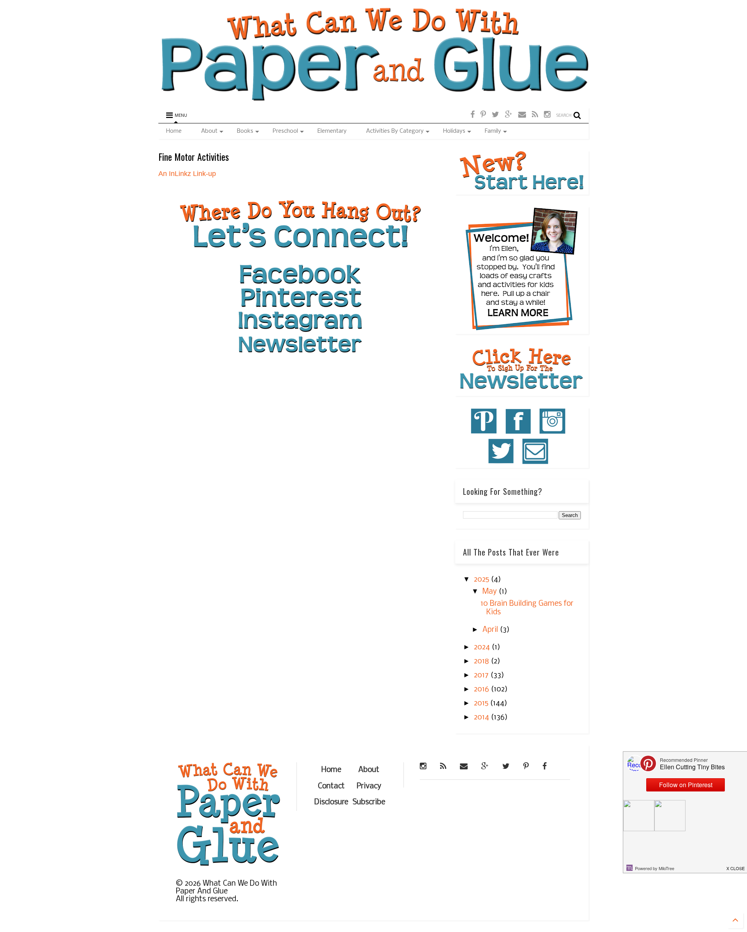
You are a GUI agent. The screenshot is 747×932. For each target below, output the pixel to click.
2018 (482, 661)
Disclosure (331, 802)
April (491, 630)
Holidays (454, 131)
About (209, 131)
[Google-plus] (508, 115)
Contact (331, 786)
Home (174, 131)
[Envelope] (522, 115)
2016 (482, 689)
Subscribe (368, 802)
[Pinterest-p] (483, 115)
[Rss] (535, 115)
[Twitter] (495, 115)
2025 (482, 580)
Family (493, 131)
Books (245, 131)
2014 (482, 717)
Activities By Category (395, 131)
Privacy (369, 786)
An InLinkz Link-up (187, 174)
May (490, 592)
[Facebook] (472, 115)
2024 (483, 647)
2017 (482, 675)
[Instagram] (547, 115)
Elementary (332, 131)
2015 (482, 703)
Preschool (285, 131)
